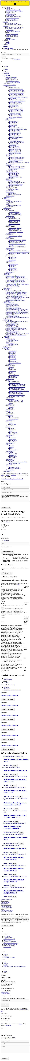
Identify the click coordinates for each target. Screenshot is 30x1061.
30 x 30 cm (6, 540)
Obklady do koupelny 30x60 (16, 110)
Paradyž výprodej (13, 377)
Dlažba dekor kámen (14, 417)
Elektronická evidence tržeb (9, 941)
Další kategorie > (7, 83)
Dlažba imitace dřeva (14, 121)
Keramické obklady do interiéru (16, 95)
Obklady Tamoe (10, 296)
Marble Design (12, 352)
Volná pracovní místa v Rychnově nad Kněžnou (14, 966)
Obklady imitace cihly (14, 212)
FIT (10, 360)
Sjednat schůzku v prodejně (12, 18)
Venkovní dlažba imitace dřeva (16, 141)
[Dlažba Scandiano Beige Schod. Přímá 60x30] (12, 479)
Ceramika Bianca (10, 399)
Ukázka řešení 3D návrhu (12, 36)
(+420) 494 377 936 (11, 1038)
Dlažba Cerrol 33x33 (14, 467)
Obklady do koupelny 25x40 (16, 109)
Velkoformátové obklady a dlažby (17, 91)
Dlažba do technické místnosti (16, 127)
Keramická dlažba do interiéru (16, 137)
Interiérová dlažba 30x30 (15, 149)
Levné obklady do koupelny (15, 117)
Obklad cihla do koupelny (15, 114)
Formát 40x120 (12, 359)
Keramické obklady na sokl (15, 242)
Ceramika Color (10, 460)
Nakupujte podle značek (12, 20)
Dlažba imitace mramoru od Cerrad (17, 384)
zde (19, 584)
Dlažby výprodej (10, 343)
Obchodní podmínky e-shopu (10, 944)
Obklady (8, 86)
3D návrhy (5, 26)
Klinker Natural (13, 257)
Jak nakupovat (9, 8)
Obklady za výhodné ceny (15, 201)
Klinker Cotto (12, 269)
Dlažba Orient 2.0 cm (11, 329)
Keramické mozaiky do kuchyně (16, 158)
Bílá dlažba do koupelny (15, 147)
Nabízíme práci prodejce (12, 23)
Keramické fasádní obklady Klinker (17, 240)
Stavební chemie (10, 192)
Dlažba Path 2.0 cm (10, 328)
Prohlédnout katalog (5, 993)
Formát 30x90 (12, 357)
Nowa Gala (9, 421)
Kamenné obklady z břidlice (15, 236)
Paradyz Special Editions (15, 363)
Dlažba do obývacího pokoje (13, 306)
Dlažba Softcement (10, 300)
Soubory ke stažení (10, 39)
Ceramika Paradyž (10, 365)
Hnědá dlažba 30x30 (14, 146)
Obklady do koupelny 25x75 (16, 400)
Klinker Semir (12, 260)
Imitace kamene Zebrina (14, 224)
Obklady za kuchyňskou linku (16, 89)
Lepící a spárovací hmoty (15, 194)
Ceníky (8, 42)
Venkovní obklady (13, 449)
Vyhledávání (3, 52)
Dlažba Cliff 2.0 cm (11, 335)
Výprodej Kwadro (13, 433)
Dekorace (8, 165)
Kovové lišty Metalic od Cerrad (16, 396)
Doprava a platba (10, 12)
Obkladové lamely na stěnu (15, 115)
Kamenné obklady (10, 217)
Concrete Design (13, 351)
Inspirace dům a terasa (11, 321)
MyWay (8, 349)
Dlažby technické (13, 432)
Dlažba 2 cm (9, 180)
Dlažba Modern (10, 298)
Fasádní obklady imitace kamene (16, 389)
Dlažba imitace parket (14, 135)
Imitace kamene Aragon (14, 218)
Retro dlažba (12, 126)
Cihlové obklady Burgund (15, 228)
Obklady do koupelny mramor (16, 107)
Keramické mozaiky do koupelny (17, 157)
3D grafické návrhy (7, 937)
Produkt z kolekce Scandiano (9, 695)
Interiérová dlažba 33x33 (15, 150)
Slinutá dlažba (12, 145)
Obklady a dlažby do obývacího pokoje (18, 97)
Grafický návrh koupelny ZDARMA (14, 27)
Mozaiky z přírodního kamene (16, 159)
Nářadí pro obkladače (14, 189)
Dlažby (8, 119)
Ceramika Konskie (10, 405)
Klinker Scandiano (13, 264)
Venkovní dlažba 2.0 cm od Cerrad (17, 387)
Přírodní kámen (9, 234)
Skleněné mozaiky (13, 161)
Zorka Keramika (10, 452)
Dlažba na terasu (13, 123)
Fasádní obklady (10, 210)
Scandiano (13, 475)
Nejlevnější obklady (13, 340)
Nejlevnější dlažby (13, 344)
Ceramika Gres (9, 415)
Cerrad (8, 380)
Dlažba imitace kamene (14, 130)
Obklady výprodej (10, 339)
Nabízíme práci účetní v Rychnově (14, 24)
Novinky (5, 22)
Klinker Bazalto (13, 268)
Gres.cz (20, 1023)
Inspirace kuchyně (10, 290)
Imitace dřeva (12, 455)
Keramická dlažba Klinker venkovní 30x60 (19, 253)
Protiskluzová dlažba (14, 143)
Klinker (11, 372)
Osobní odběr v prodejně (9, 939)
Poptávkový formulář (11, 19)
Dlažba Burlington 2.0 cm (12, 325)
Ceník (7, 32)
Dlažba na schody (13, 139)
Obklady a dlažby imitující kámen (17, 99)
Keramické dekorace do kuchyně (16, 167)
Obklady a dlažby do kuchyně (16, 94)
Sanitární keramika (10, 281)
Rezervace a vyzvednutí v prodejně (14, 11)
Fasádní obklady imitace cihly (16, 388)
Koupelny (8, 77)
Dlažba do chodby (13, 138)
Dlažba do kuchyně (13, 122)
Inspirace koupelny (10, 276)
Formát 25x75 (12, 356)
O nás (4, 962)
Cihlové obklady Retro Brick (16, 232)
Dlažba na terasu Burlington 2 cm (17, 182)
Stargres (8, 411)
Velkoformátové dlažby (11, 317)
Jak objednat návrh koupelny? (13, 31)
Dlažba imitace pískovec (15, 133)
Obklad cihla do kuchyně (15, 113)
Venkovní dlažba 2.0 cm (12, 322)
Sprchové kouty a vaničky (12, 285)
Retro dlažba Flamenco (11, 310)
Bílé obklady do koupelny (15, 102)
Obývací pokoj (12, 369)
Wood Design (12, 355)
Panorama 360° (9, 30)
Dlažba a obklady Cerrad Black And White (19, 391)
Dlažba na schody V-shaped (15, 392)
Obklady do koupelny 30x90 (16, 401)
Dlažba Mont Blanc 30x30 (15, 177)
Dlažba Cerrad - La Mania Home (17, 395)
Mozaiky (8, 155)
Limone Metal (12, 441)
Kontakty (5, 46)
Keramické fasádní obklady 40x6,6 (17, 246)
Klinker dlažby (9, 249)
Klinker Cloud (12, 258)
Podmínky (8, 38)
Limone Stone (12, 439)
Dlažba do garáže (13, 125)
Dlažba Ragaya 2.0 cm (11, 333)
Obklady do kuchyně (11, 292)
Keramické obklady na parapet (16, 241)
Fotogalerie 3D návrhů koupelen (13, 28)
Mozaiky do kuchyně (11, 294)
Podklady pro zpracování (12, 34)
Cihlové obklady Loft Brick (15, 230)
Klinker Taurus (12, 266)
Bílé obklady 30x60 (13, 106)
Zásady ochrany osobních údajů (13, 16)
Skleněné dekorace (13, 169)
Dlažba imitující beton (11, 309)
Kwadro (8, 427)
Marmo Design (12, 424)
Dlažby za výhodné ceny (15, 205)
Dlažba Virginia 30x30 (14, 173)
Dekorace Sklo (12, 361)
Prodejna (5, 44)
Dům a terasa (9, 82)
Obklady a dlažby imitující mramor (17, 101)
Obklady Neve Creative (11, 297)
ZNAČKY (19, 473)
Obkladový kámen (13, 222)
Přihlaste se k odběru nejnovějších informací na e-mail (13, 998)
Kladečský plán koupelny (12, 35)
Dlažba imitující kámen (11, 313)
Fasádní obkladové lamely (15, 214)
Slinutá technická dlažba (12, 172)
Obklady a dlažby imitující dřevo (16, 90)
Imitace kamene (13, 456)
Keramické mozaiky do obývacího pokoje (19, 162)
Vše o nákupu (6, 7)
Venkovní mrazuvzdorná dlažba (16, 142)
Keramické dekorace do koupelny (17, 166)
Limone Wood (12, 437)
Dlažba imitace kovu (14, 134)
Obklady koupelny (10, 277)
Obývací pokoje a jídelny (12, 79)
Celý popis (7, 521)
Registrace (5, 955)
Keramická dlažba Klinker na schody (17, 250)
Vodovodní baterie (10, 280)
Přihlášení (5, 954)
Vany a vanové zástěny (11, 284)
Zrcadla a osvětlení (10, 282)
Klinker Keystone (13, 270)
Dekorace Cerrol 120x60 (15, 468)
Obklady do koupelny (14, 87)
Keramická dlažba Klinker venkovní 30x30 (19, 252)
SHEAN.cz (8, 1025)
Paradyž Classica (13, 376)
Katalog (8, 43)
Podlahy (11, 448)
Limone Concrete (13, 440)
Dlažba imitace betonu (14, 383)
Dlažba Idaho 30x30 (14, 174)
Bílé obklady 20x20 (13, 105)
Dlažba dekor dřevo (13, 419)
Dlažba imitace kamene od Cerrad (17, 385)
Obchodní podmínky (11, 14)
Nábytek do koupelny (11, 278)
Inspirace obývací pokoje (12, 304)
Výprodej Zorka (13, 457)
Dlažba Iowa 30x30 (13, 176)
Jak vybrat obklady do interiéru (13, 10)
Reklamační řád (10, 15)
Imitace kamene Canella (14, 220)
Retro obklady (12, 98)
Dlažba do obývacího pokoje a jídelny (18, 129)
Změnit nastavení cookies (9, 957)
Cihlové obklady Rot (14, 229)
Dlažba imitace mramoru (15, 131)
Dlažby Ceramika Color (14, 463)
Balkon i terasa (12, 371)
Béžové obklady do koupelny (16, 103)
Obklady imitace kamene (15, 213)
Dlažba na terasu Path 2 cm (15, 185)
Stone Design (12, 353)
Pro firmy (5, 40)
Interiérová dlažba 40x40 (15, 151)
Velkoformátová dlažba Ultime (16, 393)
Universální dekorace (14, 375)
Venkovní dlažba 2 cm (14, 181)
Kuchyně (8, 78)
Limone (8, 436)
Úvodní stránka (12, 473)
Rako (7, 444)
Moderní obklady (13, 453)
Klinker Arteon (12, 265)
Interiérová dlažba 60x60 (15, 153)
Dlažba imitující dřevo (11, 312)
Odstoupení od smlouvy (8, 945)
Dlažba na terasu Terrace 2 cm (16, 184)
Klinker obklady (10, 238)
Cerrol (7, 465)
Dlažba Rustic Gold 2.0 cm (12, 330)
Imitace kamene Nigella (14, 221)
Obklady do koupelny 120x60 (16, 111)
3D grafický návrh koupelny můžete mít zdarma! (16, 1)
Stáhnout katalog (4, 992)
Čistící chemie (12, 193)
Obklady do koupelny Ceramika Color (18, 461)
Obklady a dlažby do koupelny (16, 93)
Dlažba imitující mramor (12, 314)
